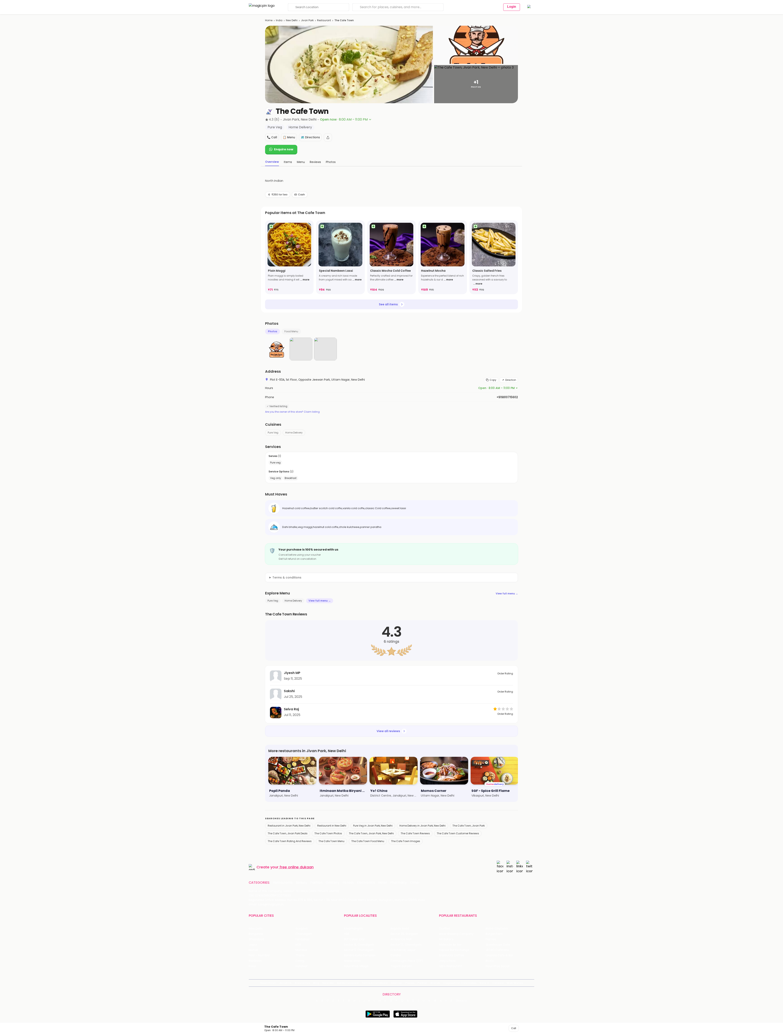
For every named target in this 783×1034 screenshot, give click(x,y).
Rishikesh (255, 961)
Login (511, 6)
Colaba (395, 955)
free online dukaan (297, 867)
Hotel (382, 883)
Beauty (301, 883)
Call (513, 1028)
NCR (298, 945)
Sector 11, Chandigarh (359, 950)
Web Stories (515, 983)
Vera (483, 983)
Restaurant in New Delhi (331, 825)
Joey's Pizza (447, 961)
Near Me (328, 983)
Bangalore (256, 934)
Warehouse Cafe (498, 945)
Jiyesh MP (292, 672)
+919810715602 (507, 397)
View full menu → (507, 593)
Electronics (366, 883)
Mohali (253, 950)
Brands (435, 983)
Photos (272, 331)
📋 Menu (289, 137)
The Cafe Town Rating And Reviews (290, 841)
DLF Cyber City (354, 939)
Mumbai (301, 950)
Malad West (352, 961)
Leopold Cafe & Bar (499, 955)
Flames (491, 939)
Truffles (444, 929)
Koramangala (353, 929)
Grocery (332, 883)
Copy (493, 380)
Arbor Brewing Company (456, 934)
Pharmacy (398, 883)
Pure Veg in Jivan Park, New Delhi (373, 825)
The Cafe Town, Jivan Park (468, 825)
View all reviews (388, 731)
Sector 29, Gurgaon (404, 934)
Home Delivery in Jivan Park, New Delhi (422, 825)
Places (409, 983)
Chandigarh (303, 934)
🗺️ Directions (310, 137)
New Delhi (291, 20)
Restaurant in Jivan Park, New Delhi (289, 825)
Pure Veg (273, 432)
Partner (422, 983)
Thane (300, 955)
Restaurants (283, 883)
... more (304, 279)
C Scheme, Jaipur (403, 950)
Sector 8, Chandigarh (359, 945)
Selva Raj (291, 709)
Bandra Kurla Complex (359, 955)
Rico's (490, 961)
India (279, 20)
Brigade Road (399, 929)
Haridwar (301, 966)
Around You (302, 983)
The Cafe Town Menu (331, 841)
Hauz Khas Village (356, 966)
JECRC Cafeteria (497, 950)
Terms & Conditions (375, 983)
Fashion (316, 883)
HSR (346, 934)
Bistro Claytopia (497, 929)
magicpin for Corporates (459, 983)
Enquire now (283, 149)
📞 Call (272, 137)
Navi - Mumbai (259, 955)
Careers (497, 983)
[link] (289, 257)
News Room (268, 983)
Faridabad (302, 939)
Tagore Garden (401, 966)
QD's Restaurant (450, 966)
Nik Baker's (446, 939)
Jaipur (253, 945)
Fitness (348, 883)
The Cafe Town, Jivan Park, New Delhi (371, 833)
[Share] (328, 137)
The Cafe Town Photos (328, 833)
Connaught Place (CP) (406, 961)
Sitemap (396, 983)
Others (461, 1001)
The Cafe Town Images (405, 841)
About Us (285, 983)
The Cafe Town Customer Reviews (458, 833)
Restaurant (324, 20)
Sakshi (289, 691)
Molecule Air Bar (450, 945)
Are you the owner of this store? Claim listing (292, 411)
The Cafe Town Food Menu (367, 841)
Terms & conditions (286, 577)
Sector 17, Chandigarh (405, 945)
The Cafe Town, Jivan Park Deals (287, 833)
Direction (510, 380)
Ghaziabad (256, 939)
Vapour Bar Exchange (454, 950)
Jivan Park (307, 20)
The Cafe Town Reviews (415, 833)
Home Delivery (294, 432)
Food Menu (291, 331)
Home (268, 20)
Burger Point (494, 934)
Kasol (252, 966)
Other (415, 883)
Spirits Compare (347, 983)
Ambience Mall (400, 939)
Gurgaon (301, 929)
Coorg (299, 961)
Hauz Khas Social (497, 966)
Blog (316, 983)
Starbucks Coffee (451, 955)
